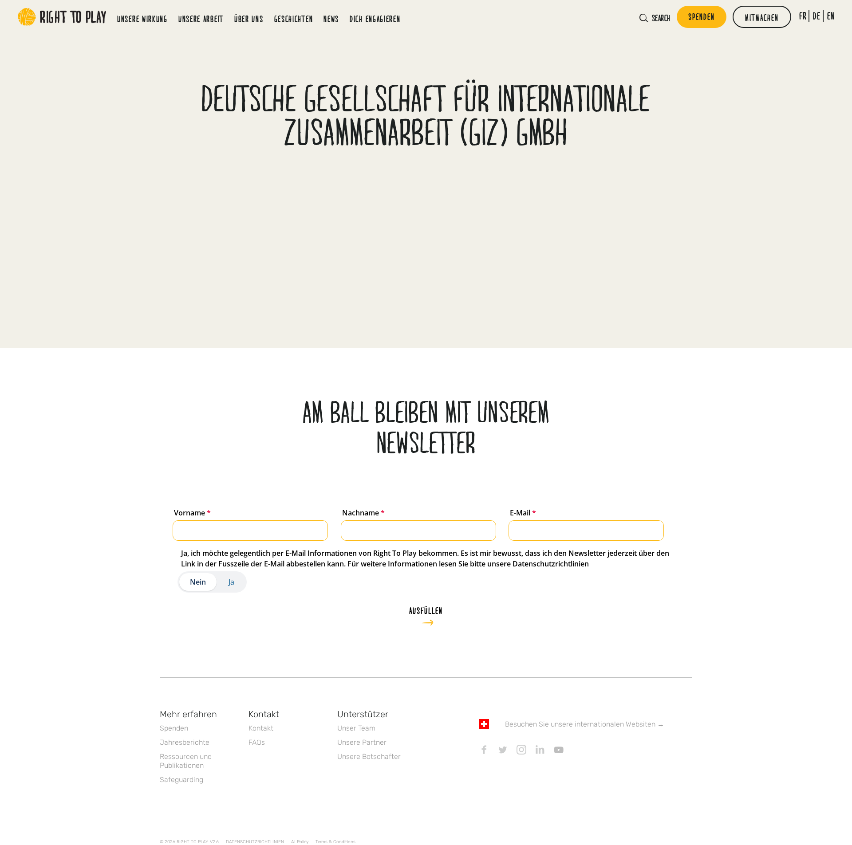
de (816, 16)
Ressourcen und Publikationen (186, 761)
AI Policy (299, 842)
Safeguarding (181, 779)
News (331, 18)
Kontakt (260, 728)
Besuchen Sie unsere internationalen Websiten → (584, 724)
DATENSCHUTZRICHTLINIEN (255, 842)
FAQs (256, 742)
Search (661, 17)
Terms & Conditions (335, 842)
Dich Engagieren (375, 18)
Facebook (484, 750)
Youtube (559, 750)
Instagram (521, 750)
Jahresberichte (184, 742)
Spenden (174, 728)
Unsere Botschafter (369, 756)
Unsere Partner (362, 742)
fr (803, 16)
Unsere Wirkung (142, 18)
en (831, 16)
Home (62, 17)
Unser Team (356, 728)
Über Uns (249, 18)
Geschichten (293, 18)
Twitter (503, 750)
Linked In (540, 750)
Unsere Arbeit (201, 18)
